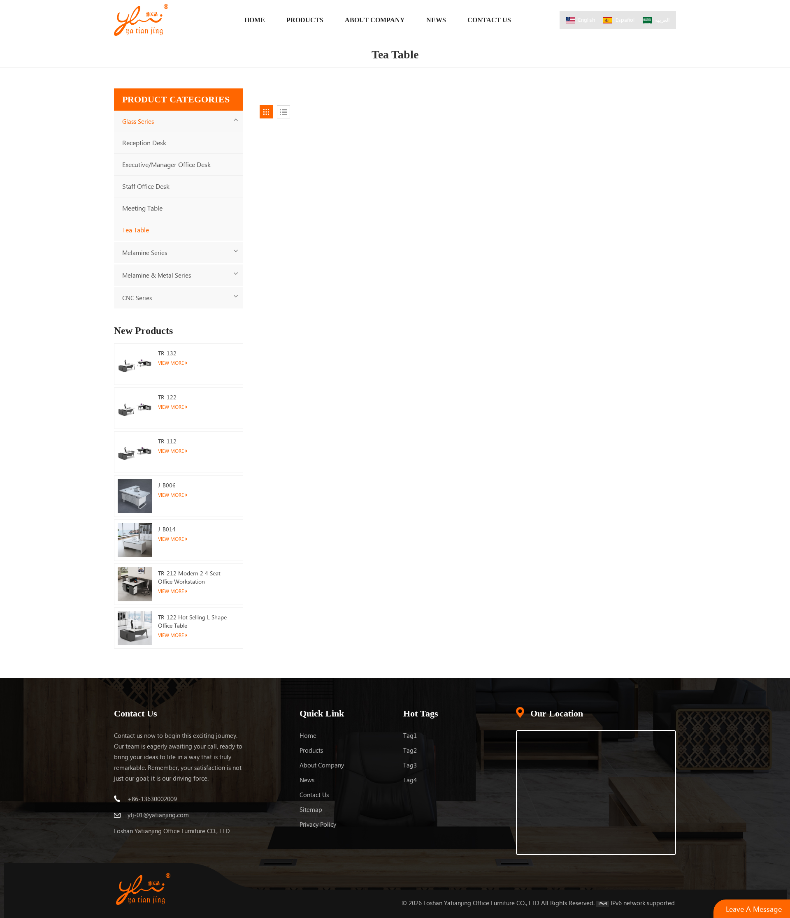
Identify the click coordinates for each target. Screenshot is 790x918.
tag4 (410, 780)
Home (254, 19)
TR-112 (167, 441)
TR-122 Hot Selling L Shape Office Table (192, 621)
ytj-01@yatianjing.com (158, 815)
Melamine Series (144, 252)
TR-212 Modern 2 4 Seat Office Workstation (189, 577)
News (436, 19)
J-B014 (167, 529)
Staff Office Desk (146, 186)
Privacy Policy (318, 824)
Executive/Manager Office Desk (166, 164)
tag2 (410, 750)
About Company (375, 19)
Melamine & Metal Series (156, 275)
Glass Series (138, 121)
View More (171, 363)
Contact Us (489, 19)
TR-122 (167, 397)
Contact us (314, 794)
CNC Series (137, 298)
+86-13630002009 (152, 799)
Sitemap (311, 809)
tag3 (410, 765)
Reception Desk (144, 142)
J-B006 (167, 485)
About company (322, 765)
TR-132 (167, 353)
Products (304, 19)
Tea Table (135, 229)
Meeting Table (142, 208)
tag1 (410, 735)
